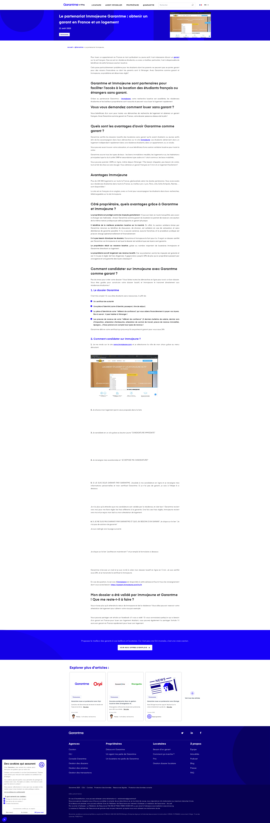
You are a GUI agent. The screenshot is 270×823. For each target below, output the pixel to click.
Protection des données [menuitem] (102, 787)
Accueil (70, 47)
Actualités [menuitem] (194, 754)
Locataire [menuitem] (96, 5)
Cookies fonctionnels (12, 803)
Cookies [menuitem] (90, 787)
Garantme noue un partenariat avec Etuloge (163, 701)
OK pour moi (39, 812)
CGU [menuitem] (83, 787)
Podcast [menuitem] (194, 758)
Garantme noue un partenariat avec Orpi (86, 701)
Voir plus (85, 707)
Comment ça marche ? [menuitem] (163, 754)
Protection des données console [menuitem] (140, 787)
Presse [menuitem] (193, 768)
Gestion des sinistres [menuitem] (78, 768)
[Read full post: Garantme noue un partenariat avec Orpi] (87, 684)
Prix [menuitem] (155, 758)
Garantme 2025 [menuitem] (74, 787)
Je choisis (24, 812)
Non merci (9, 812)
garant (176, 57)
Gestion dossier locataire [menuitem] (164, 763)
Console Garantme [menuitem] (77, 758)
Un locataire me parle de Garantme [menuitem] (122, 758)
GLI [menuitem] (70, 754)
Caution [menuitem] (72, 749)
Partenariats (64, 34)
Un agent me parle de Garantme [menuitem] (121, 754)
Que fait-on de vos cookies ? (14, 801)
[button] (4, 819)
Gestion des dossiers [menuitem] (78, 763)
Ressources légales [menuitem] (120, 787)
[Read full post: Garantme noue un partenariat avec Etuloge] (163, 684)
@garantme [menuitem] (148, 5)
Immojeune (126, 98)
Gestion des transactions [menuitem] (80, 772)
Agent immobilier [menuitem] (113, 5)
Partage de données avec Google (16, 799)
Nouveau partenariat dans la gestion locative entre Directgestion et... (122, 702)
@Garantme (79, 47)
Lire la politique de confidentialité (14, 792)
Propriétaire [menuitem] (132, 5)
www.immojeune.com (122, 344)
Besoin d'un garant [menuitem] (161, 749)
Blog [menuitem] (192, 763)
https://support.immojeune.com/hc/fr (126, 584)
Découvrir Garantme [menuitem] (115, 749)
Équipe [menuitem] (193, 749)
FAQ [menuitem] (192, 772)
